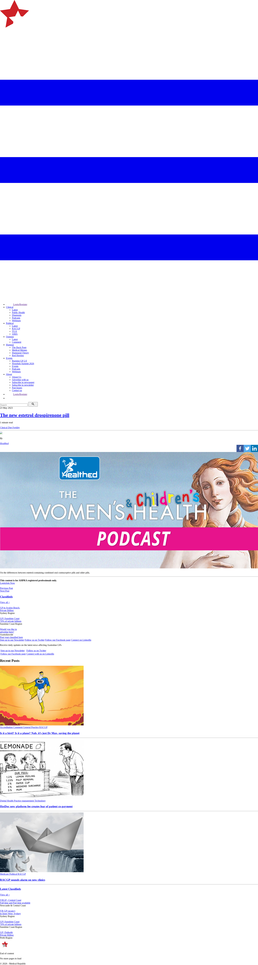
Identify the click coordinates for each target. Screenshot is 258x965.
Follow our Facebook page (57, 640)
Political (10, 323)
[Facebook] (240, 448)
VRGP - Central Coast (10, 900)
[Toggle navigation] (3, 39)
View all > (5, 602)
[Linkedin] (254, 448)
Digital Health (7, 800)
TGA (14, 331)
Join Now (10, 583)
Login (3, 583)
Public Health (18, 312)
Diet (10, 427)
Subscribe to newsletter (23, 385)
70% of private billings (10, 621)
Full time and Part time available (15, 903)
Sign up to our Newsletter (12, 640)
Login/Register (20, 304)
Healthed (4, 443)
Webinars (16, 320)
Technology (40, 800)
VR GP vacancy (7, 911)
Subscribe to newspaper (23, 382)
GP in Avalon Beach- (10, 607)
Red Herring (18, 355)
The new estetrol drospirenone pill (34, 415)
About (9, 374)
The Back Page (19, 347)
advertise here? (7, 632)
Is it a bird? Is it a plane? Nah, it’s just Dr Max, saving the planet (39, 733)
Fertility (16, 427)
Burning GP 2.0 (19, 361)
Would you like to (8, 629)
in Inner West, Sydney (10, 913)
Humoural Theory (20, 353)
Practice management (24, 800)
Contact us (17, 390)
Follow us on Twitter (34, 640)
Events (9, 358)
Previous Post (6, 588)
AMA (15, 334)
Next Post (4, 591)
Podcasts (16, 318)
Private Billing (7, 610)
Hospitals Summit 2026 (23, 363)
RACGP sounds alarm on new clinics (22, 879)
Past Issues (17, 387)
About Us (16, 377)
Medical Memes (19, 350)
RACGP (16, 328)
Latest (15, 310)
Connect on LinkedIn (81, 640)
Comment (16, 342)
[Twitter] (247, 448)
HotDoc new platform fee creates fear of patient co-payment (36, 806)
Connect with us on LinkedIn (40, 654)
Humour (10, 344)
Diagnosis (16, 315)
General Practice (31, 727)
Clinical (9, 307)
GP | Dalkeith (6, 932)
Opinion (10, 336)
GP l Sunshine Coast (9, 618)
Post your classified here (11, 637)
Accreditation (6, 727)
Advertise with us (20, 379)
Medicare (4, 874)
